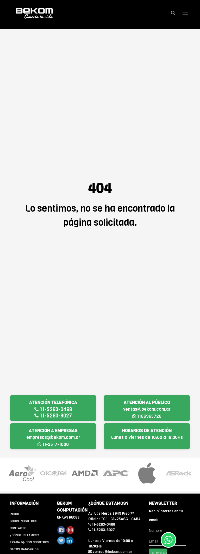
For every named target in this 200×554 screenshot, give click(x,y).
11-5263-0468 (55, 409)
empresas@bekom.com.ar (53, 437)
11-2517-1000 (55, 444)
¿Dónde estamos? (24, 535)
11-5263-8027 (55, 415)
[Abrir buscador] (173, 13)
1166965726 (148, 416)
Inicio (14, 514)
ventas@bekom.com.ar (147, 409)
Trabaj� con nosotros (29, 542)
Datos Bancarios (24, 549)
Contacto (18, 528)
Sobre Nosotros (23, 521)
